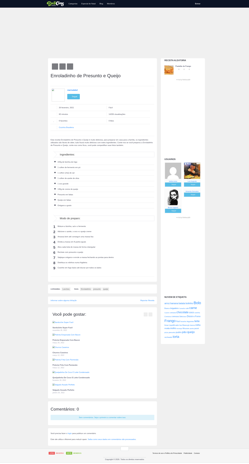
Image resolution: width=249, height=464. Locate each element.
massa (192, 325)
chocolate (182, 312)
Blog (101, 4)
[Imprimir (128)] (70, 66)
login (70, 433)
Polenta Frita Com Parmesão (65, 365)
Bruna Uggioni (173, 208)
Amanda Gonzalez (192, 191)
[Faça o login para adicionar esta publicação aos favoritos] (176, 69)
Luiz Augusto (192, 181)
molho (173, 328)
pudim (178, 332)
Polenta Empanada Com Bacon (66, 340)
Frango (170, 321)
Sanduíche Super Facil (62, 328)
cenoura (173, 313)
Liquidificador (174, 325)
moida (167, 328)
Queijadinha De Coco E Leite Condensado (71, 378)
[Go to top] (125, 449)
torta (176, 336)
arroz (167, 303)
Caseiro (166, 312)
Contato (197, 453)
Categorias (72, 4)
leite (197, 321)
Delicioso (182, 316)
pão (184, 332)
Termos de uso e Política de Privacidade (167, 453)
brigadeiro (174, 308)
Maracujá (185, 325)
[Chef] (173, 171)
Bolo (197, 303)
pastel (196, 328)
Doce (190, 316)
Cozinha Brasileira (66, 127)
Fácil (178, 321)
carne (193, 308)
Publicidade (188, 453)
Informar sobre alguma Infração (64, 300)
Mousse (186, 328)
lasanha (183, 321)
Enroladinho (86, 289)
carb (187, 308)
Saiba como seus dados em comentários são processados (112, 439)
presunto (172, 332)
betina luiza (173, 181)
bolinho (189, 303)
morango (179, 328)
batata (182, 303)
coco (191, 312)
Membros (111, 4)
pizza (166, 332)
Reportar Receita (147, 300)
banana (174, 303)
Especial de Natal (88, 4)
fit (194, 316)
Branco (167, 308)
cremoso (175, 316)
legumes (190, 321)
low (180, 325)
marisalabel (72, 90)
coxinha (197, 312)
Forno (197, 316)
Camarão (182, 308)
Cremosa (167, 316)
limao (166, 325)
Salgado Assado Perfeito (63, 390)
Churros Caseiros (60, 353)
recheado (168, 337)
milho (197, 325)
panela (192, 328)
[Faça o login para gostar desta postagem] (182, 69)
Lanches (66, 289)
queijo (191, 332)
